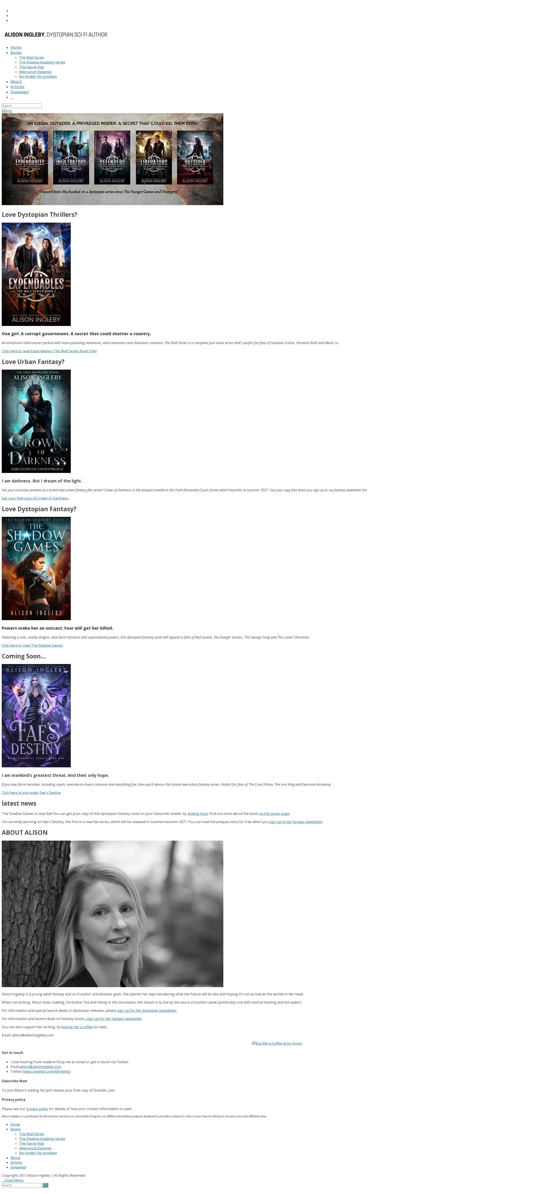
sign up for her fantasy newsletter (113, 1018)
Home (15, 1124)
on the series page (274, 813)
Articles (16, 1162)
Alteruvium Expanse (35, 1148)
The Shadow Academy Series (42, 1138)
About (15, 1157)
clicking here (197, 813)
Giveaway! (18, 1167)
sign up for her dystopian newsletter (147, 1010)
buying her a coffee (77, 1027)
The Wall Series (31, 1134)
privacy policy (37, 1108)
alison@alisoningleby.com (40, 1066)
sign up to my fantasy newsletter (295, 821)
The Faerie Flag (31, 1143)
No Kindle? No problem (38, 1153)
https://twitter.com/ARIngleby (47, 1071)
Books (15, 1129)
